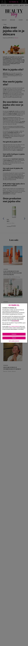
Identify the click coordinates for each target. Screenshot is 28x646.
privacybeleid (15, 320)
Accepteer (14, 334)
